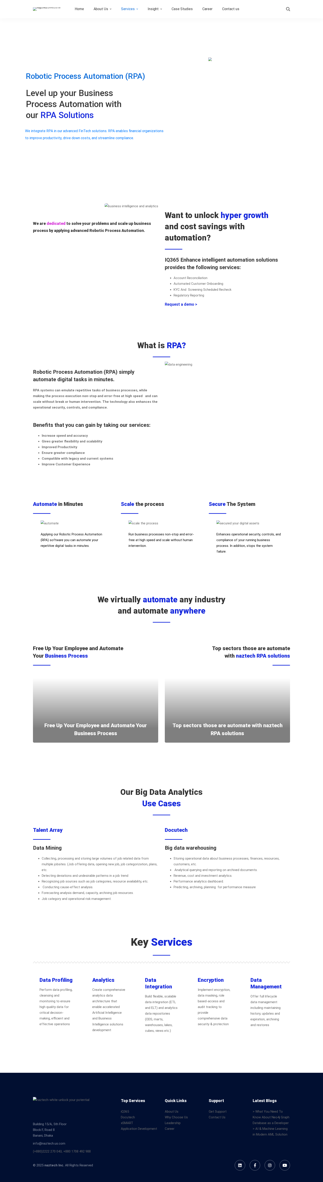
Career (169, 1129)
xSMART (127, 1123)
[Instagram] (270, 1165)
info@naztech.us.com (49, 1143)
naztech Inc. (54, 1165)
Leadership (173, 1123)
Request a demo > (181, 304)
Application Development (139, 1129)
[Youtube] (284, 1165)
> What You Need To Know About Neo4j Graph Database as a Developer (271, 1117)
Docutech (128, 1117)
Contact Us (217, 1117)
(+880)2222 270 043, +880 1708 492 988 (62, 1151)
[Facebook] (255, 1165)
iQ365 (125, 1112)
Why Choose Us (176, 1117)
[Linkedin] (240, 1165)
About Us (171, 1112)
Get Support (218, 1112)
